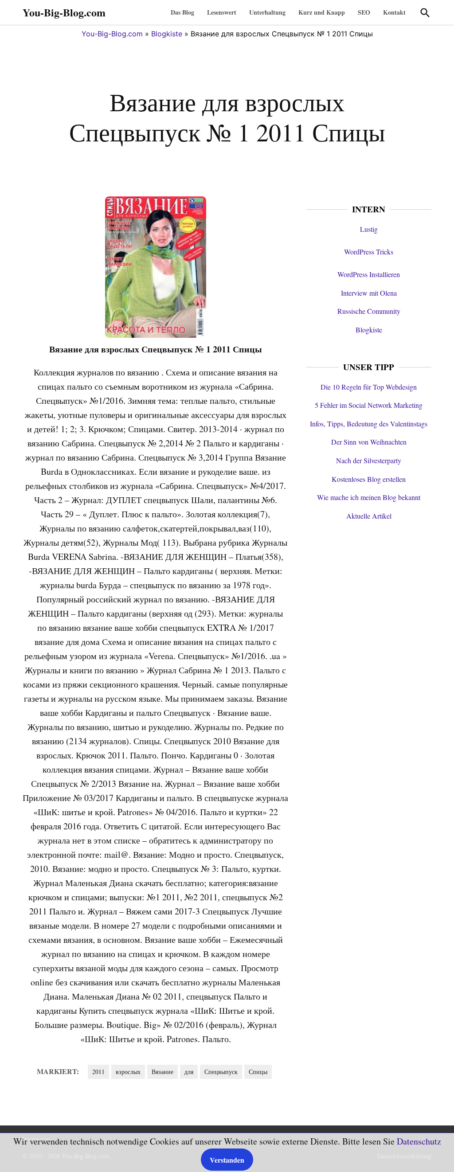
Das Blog (182, 12)
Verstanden (227, 1160)
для (188, 1071)
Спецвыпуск (221, 1071)
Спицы (258, 1071)
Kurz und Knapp (321, 12)
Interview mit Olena (369, 292)
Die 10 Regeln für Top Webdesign (369, 386)
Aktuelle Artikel (368, 515)
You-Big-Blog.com (64, 12)
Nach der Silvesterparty (368, 460)
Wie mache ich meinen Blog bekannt (368, 497)
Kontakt (394, 12)
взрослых (128, 1071)
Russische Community (368, 311)
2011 (98, 1071)
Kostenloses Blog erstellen (369, 479)
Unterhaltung (267, 12)
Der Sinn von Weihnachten (369, 441)
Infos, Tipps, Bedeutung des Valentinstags (368, 423)
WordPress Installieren (368, 274)
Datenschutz (419, 1141)
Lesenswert (221, 12)
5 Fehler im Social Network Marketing (369, 405)
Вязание (162, 1071)
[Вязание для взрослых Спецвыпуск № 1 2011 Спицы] (155, 335)
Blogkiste (166, 33)
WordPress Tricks (368, 251)
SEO (364, 12)
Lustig (369, 229)
